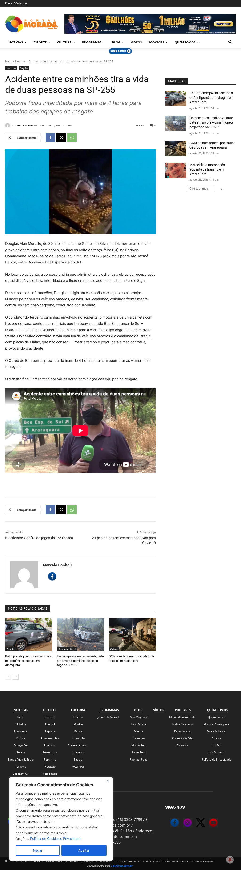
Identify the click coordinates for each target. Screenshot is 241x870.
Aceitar (83, 850)
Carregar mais (199, 189)
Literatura (78, 752)
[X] (61, 137)
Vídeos (136, 42)
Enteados (182, 745)
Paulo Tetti (138, 752)
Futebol (50, 724)
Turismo (20, 767)
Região (24, 68)
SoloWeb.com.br (122, 866)
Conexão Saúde (182, 738)
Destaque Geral (67, 649)
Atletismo (50, 745)
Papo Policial (182, 731)
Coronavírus (21, 774)
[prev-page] (8, 677)
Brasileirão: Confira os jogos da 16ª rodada (39, 538)
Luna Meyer (138, 724)
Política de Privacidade (216, 760)
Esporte (40, 42)
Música (78, 724)
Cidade (10, 649)
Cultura (64, 42)
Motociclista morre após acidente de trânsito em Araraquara (207, 169)
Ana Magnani (138, 717)
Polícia (20, 752)
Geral (20, 717)
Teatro (78, 760)
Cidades (20, 724)
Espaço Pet (20, 745)
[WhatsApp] (72, 137)
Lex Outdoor (217, 752)
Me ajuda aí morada (182, 717)
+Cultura (78, 767)
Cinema (78, 717)
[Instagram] (183, 823)
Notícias (15, 42)
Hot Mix (217, 745)
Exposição (78, 738)
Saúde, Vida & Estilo (21, 760)
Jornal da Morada (109, 717)
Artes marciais (50, 738)
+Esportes (50, 731)
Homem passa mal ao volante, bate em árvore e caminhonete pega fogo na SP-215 (80, 660)
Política (20, 738)
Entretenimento (78, 745)
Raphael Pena (139, 760)
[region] (61, 819)
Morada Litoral (216, 731)
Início (8, 61)
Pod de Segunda (182, 724)
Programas (91, 42)
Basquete (50, 717)
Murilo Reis (138, 745)
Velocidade (50, 774)
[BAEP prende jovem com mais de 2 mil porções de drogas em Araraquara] (28, 634)
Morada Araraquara (216, 724)
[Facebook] (50, 137)
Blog (116, 42)
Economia (20, 731)
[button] (230, 42)
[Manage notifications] (230, 859)
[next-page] (16, 677)
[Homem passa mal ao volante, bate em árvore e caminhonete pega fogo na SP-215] (80, 634)
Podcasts (156, 42)
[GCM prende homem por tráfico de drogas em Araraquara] (132, 634)
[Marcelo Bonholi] (8, 125)
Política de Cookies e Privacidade (55, 839)
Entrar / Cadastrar (16, 3)
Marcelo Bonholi (26, 125)
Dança (78, 731)
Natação (50, 767)
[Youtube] (208, 823)
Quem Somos (185, 42)
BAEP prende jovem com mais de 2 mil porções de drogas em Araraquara (28, 660)
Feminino (50, 760)
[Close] (108, 781)
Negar (37, 850)
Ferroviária (50, 752)
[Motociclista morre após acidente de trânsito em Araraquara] (175, 170)
